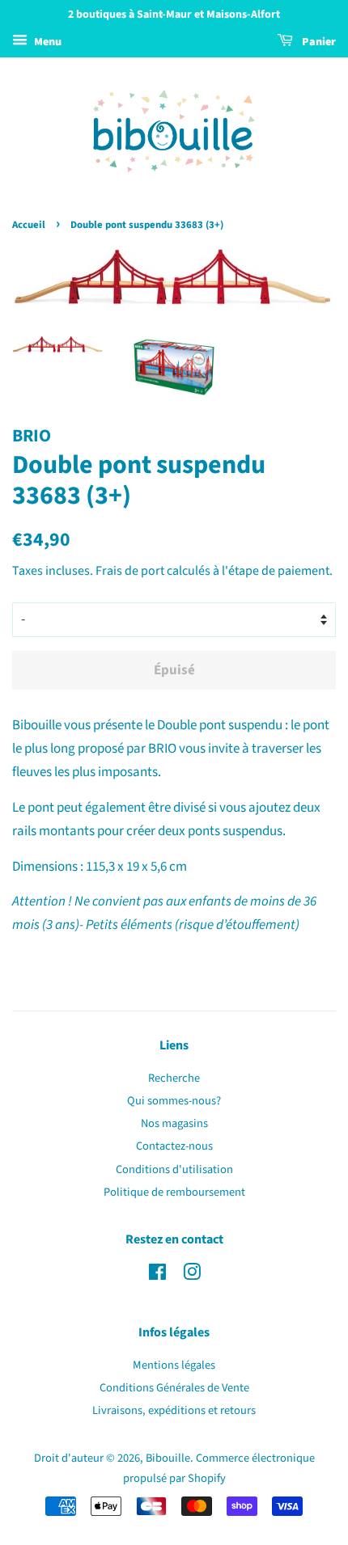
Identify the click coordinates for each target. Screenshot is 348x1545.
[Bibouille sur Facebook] (157, 1275)
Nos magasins (174, 1123)
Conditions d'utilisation (174, 1169)
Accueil (28, 224)
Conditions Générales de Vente (174, 1387)
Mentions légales (174, 1365)
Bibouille (168, 1458)
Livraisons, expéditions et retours (174, 1410)
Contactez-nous (174, 1146)
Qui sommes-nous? (174, 1100)
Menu (47, 42)
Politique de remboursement (174, 1192)
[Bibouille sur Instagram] (192, 1275)
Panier (317, 42)
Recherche (174, 1078)
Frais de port (129, 571)
